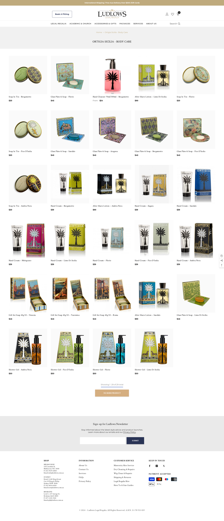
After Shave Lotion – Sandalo (147, 315)
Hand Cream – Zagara (144, 206)
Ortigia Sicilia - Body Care (116, 32)
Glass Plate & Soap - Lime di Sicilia (192, 315)
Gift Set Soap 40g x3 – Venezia (22, 315)
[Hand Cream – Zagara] (154, 184)
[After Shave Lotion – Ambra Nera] (112, 184)
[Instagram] (156, 465)
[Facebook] (149, 465)
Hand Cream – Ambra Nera (188, 260)
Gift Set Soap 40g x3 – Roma (105, 315)
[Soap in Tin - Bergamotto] (28, 75)
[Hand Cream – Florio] (112, 239)
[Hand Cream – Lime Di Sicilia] (70, 239)
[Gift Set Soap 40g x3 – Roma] (112, 293)
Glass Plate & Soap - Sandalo (63, 151)
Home (99, 32)
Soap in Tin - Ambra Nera (20, 206)
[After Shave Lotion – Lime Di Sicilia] (154, 75)
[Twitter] (163, 465)
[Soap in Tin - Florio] (196, 75)
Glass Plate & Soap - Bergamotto (149, 151)
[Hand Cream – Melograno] (28, 239)
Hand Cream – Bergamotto (62, 206)
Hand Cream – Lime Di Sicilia (64, 260)
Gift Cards (135, 3)
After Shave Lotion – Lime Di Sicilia (150, 96)
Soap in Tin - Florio (185, 96)
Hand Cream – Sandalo (186, 206)
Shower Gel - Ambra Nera (20, 369)
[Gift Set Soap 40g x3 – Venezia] (28, 293)
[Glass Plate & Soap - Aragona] (112, 129)
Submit (135, 440)
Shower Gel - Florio (101, 369)
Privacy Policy (129, 432)
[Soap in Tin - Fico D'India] (28, 129)
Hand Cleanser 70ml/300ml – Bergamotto (111, 96)
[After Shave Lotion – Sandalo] (154, 293)
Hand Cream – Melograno (20, 260)
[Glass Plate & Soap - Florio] (70, 75)
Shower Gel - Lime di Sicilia (147, 369)
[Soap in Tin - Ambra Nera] (28, 184)
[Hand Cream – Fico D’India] (154, 239)
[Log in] (167, 14)
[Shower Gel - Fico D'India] (70, 348)
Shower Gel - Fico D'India (62, 369)
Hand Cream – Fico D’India (147, 260)
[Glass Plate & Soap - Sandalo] (70, 129)
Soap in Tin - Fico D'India (20, 151)
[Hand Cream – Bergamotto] (70, 184)
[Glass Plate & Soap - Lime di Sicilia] (196, 293)
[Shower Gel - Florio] (112, 348)
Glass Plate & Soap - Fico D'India (191, 151)
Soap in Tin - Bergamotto (20, 96)
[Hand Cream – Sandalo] (196, 184)
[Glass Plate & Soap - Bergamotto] (154, 129)
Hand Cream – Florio (102, 260)
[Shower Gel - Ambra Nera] (28, 348)
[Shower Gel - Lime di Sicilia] (154, 348)
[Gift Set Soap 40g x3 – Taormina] (70, 293)
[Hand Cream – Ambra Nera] (196, 239)
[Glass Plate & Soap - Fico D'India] (196, 129)
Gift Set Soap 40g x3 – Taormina (65, 315)
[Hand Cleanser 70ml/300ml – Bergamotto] (112, 75)
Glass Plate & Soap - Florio (62, 96)
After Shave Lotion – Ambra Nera (107, 206)
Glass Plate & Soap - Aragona (105, 151)
